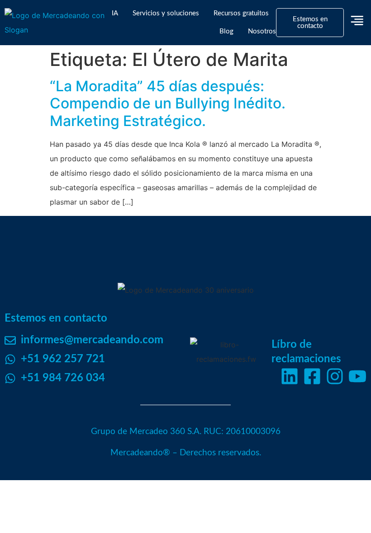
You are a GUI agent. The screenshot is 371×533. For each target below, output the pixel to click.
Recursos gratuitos (241, 13)
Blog (226, 31)
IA (115, 13)
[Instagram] (335, 376)
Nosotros (262, 31)
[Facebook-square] (312, 376)
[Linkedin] (290, 376)
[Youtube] (357, 376)
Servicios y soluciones (166, 13)
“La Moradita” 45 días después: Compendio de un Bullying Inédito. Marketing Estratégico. (167, 103)
